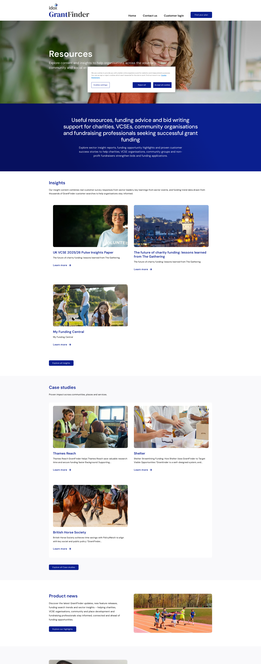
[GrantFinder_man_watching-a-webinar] (88, 661)
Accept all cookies (162, 85)
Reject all (142, 85)
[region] (131, 79)
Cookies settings (100, 85)
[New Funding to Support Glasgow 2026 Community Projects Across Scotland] (173, 594)
